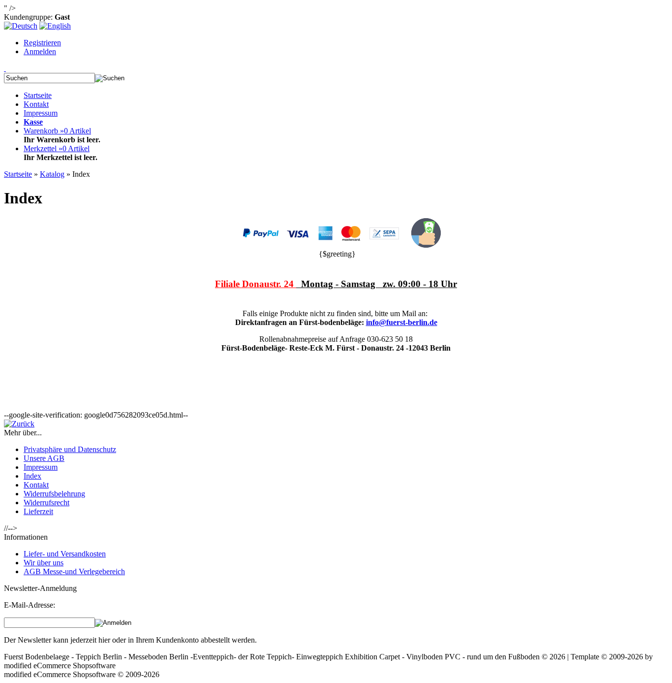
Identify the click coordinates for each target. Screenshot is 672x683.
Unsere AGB (44, 458)
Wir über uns (43, 562)
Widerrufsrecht (46, 502)
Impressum (41, 113)
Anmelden (40, 51)
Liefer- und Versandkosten (65, 554)
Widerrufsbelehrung (54, 493)
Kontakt (36, 104)
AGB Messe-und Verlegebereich (74, 571)
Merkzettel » (57, 148)
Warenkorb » (57, 131)
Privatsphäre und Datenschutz (70, 449)
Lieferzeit (38, 511)
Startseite (38, 95)
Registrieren (42, 42)
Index (32, 476)
